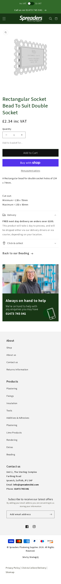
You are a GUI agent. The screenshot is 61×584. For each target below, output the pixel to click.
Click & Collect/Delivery (34, 567)
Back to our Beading (16, 253)
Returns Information (17, 369)
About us (11, 354)
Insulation (12, 403)
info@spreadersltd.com (26, 484)
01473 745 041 (16, 313)
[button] (4, 18)
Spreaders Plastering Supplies (23, 547)
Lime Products (14, 432)
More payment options (30, 170)
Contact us (12, 362)
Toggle (31, 3)
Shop (9, 347)
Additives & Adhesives (18, 417)
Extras (10, 447)
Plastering (12, 388)
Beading (11, 454)
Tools (9, 410)
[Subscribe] (50, 514)
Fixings (10, 395)
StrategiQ (34, 557)
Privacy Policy (13, 567)
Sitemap (10, 572)
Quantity (6, 128)
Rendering (12, 439)
